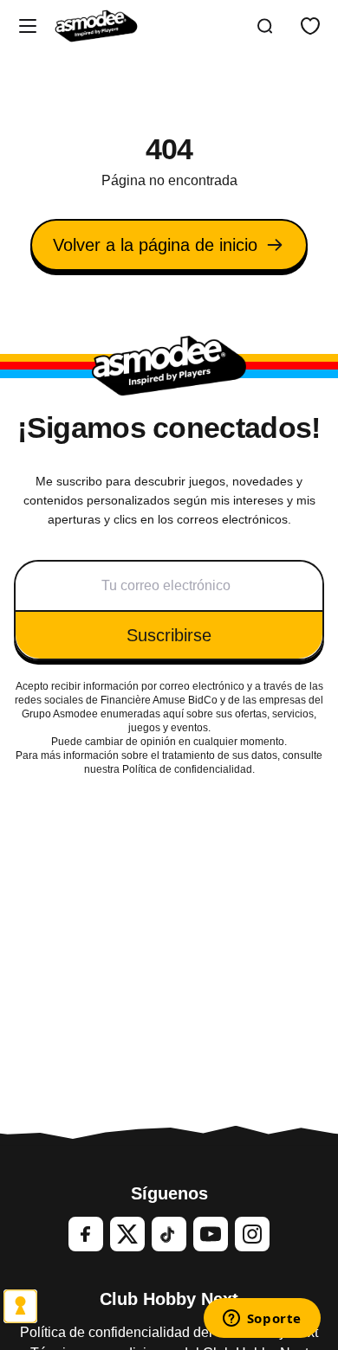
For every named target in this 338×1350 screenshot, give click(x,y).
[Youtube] (210, 1234)
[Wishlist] (310, 26)
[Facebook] (85, 1234)
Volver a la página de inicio (155, 244)
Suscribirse (169, 635)
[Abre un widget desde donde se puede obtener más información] (262, 1319)
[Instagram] (252, 1234)
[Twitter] (127, 1234)
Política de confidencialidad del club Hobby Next (169, 1332)
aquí (173, 714)
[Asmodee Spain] (96, 26)
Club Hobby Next (169, 1298)
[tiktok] (169, 1234)
